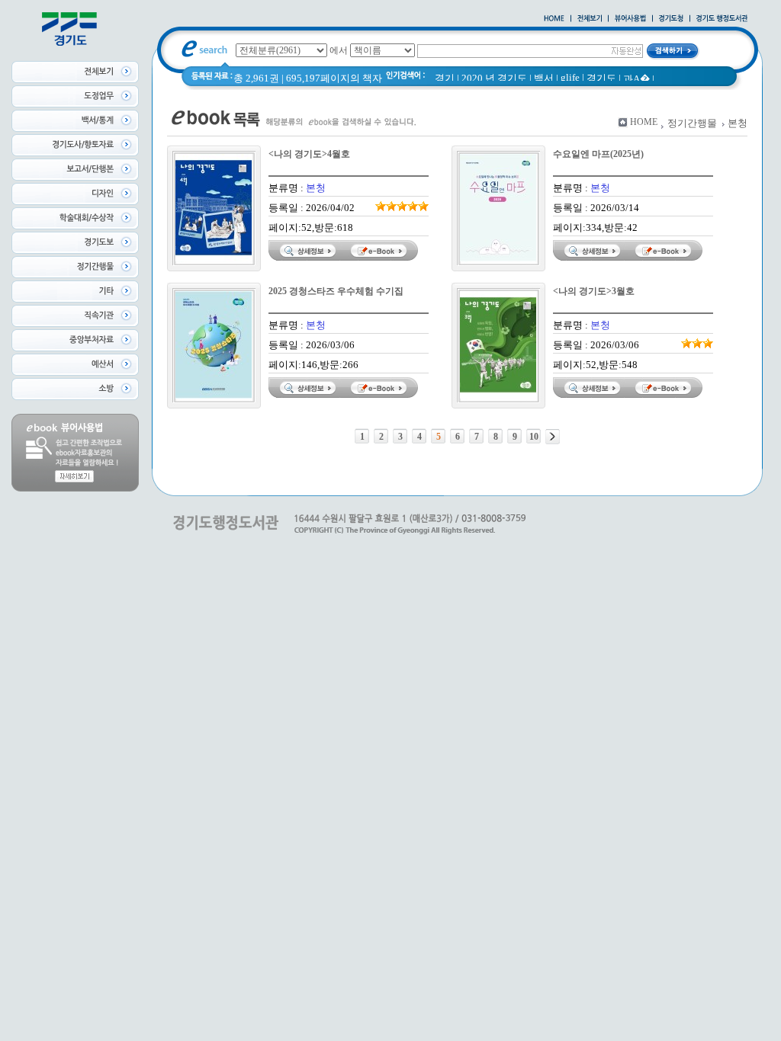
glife (570, 77)
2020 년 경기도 (494, 78)
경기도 (601, 78)
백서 (544, 78)
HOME (643, 122)
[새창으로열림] (671, 19)
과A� (636, 79)
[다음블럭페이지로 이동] (552, 436)
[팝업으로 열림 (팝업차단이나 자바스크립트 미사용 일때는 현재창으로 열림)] (630, 19)
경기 (445, 78)
